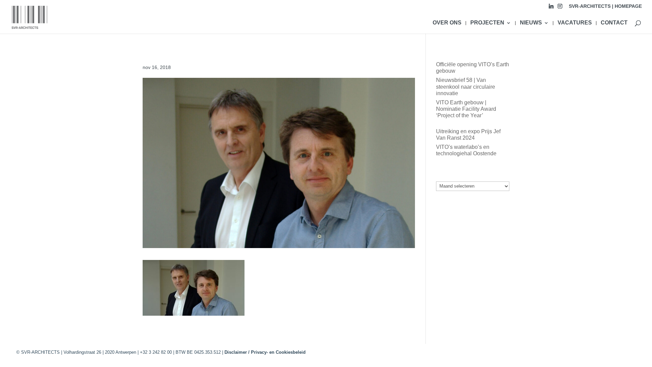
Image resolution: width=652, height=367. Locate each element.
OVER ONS (447, 22)
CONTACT (614, 22)
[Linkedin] (551, 8)
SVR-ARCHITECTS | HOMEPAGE (605, 6)
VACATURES (575, 22)
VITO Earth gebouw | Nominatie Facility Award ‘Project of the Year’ (466, 109)
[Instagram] (560, 8)
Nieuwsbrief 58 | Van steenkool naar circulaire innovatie (465, 86)
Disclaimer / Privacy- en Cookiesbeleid (265, 352)
